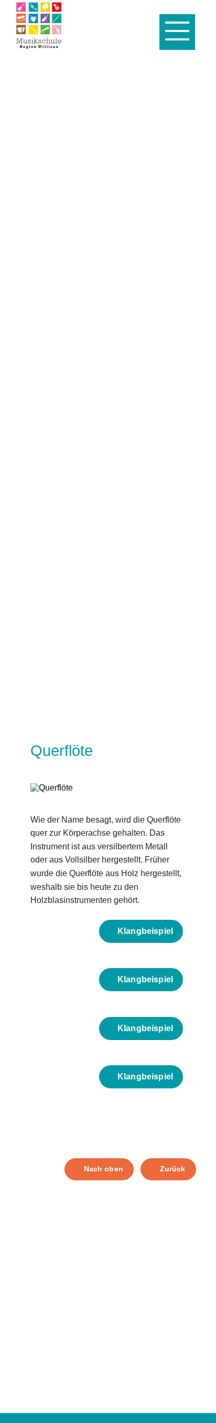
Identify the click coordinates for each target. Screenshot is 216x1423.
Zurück (173, 1169)
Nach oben (103, 1169)
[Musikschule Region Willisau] (39, 25)
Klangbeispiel (145, 931)
